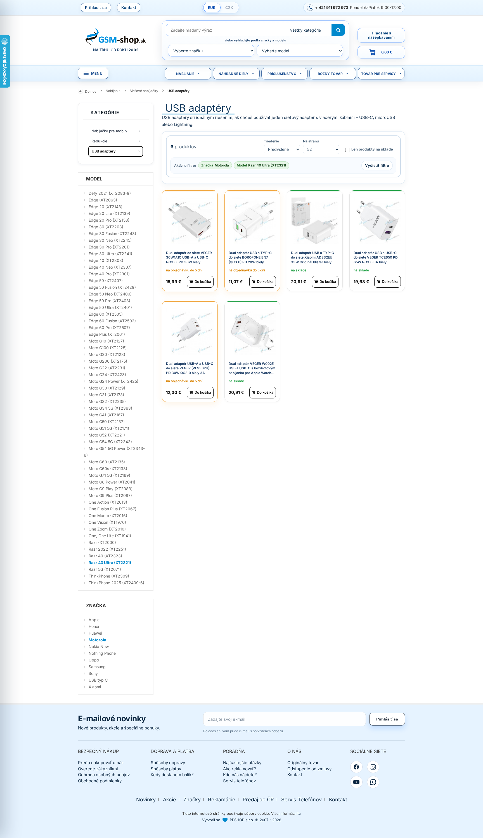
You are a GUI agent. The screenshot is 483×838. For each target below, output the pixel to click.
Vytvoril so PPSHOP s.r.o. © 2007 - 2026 (241, 820)
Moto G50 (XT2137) (107, 421)
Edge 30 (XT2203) (106, 226)
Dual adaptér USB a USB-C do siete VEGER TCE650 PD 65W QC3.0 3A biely (376, 257)
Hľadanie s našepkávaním (381, 35)
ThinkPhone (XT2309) (109, 576)
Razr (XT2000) (102, 542)
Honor (94, 626)
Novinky (146, 799)
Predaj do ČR (258, 799)
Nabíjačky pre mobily (109, 131)
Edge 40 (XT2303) (106, 260)
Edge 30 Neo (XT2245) (110, 240)
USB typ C (98, 680)
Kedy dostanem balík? (172, 774)
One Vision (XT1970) (107, 522)
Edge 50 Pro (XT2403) (109, 300)
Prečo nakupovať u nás (101, 762)
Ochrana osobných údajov (104, 774)
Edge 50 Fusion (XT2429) (112, 287)
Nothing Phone (102, 653)
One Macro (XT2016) (108, 515)
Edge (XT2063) (103, 200)
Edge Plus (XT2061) (107, 334)
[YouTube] (356, 782)
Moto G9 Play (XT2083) (110, 488)
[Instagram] (373, 767)
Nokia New (99, 646)
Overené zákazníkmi (98, 768)
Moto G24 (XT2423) (107, 374)
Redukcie (99, 141)
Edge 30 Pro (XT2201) (109, 247)
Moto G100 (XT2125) (108, 347)
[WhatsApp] (373, 782)
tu (299, 813)
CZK (229, 7)
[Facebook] (356, 767)
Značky (192, 799)
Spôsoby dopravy (168, 762)
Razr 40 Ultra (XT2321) (110, 562)
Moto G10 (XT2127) (106, 341)
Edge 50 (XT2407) (106, 280)
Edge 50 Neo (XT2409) (110, 294)
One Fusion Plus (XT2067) (112, 508)
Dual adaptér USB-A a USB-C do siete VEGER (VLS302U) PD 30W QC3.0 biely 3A (189, 368)
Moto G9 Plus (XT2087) (110, 495)
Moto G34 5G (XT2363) (110, 408)
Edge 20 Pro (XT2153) (109, 220)
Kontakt (128, 7)
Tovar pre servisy (378, 74)
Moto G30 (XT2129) (107, 388)
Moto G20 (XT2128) (107, 354)
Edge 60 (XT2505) (106, 314)
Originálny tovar (303, 762)
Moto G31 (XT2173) (106, 394)
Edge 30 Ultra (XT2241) (110, 253)
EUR (212, 7)
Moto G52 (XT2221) (107, 435)
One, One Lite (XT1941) (110, 535)
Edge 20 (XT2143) (105, 206)
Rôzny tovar (330, 74)
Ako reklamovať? (239, 768)
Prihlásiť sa (96, 7)
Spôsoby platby (166, 768)
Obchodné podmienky (100, 780)
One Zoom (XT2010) (107, 529)
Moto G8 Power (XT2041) (112, 482)
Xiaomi (95, 686)
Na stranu (311, 141)
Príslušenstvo (281, 74)
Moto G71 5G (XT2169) (109, 475)
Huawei (95, 633)
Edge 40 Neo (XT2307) (110, 267)
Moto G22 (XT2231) (107, 367)
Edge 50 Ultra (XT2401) (110, 307)
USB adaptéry (104, 151)
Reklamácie (221, 799)
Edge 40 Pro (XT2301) (109, 273)
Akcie (169, 799)
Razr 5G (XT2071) (105, 569)
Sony (93, 673)
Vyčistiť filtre (377, 165)
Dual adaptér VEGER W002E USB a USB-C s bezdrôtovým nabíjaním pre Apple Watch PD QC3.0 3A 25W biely (252, 371)
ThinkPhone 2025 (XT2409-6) (116, 582)
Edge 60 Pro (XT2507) (109, 327)
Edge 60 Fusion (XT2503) (112, 320)
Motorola (97, 639)
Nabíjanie (185, 74)
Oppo (94, 660)
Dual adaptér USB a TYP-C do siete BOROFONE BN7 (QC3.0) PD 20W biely (250, 257)
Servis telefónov (239, 780)
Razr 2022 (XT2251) (107, 549)
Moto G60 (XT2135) (107, 461)
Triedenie (271, 141)
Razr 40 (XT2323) (105, 555)
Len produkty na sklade (372, 149)
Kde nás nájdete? (240, 774)
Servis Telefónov (301, 799)
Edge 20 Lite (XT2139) (109, 213)
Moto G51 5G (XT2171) (109, 428)
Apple (94, 619)
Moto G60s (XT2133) (108, 468)
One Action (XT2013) (108, 502)
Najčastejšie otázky (242, 762)
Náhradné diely (234, 74)
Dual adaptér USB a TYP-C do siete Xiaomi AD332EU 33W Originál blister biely (312, 257)
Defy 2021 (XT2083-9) (110, 193)
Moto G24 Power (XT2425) (113, 381)
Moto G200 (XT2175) (108, 361)
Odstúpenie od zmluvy (309, 768)
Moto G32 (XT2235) (107, 401)
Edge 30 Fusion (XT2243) (112, 233)
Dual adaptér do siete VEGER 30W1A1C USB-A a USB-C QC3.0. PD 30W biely (189, 257)
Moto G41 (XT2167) (106, 414)
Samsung (97, 666)
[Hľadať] (338, 30)
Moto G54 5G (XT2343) (110, 441)
